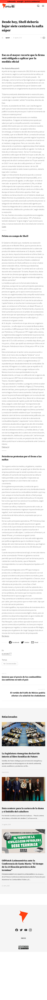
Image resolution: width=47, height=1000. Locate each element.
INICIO (23, 938)
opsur (8, 38)
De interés (7, 654)
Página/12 (5, 447)
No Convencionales (10, 664)
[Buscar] (38, 6)
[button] (43, 6)
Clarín (4, 226)
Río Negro (5, 636)
